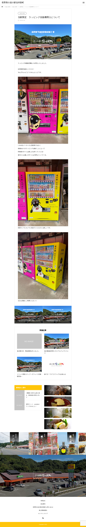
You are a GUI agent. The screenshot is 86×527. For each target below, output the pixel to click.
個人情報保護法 (43, 510)
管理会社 (43, 500)
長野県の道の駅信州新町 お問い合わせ (43, 507)
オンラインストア (43, 513)
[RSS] (43, 518)
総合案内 (43, 504)
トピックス (22, 13)
